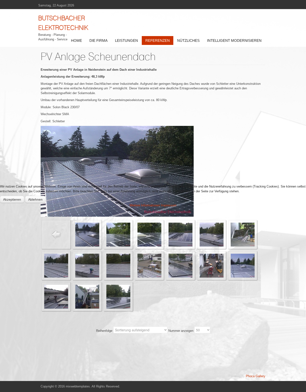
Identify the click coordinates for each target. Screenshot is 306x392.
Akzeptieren (12, 199)
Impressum (168, 205)
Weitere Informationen (145, 205)
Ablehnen (35, 199)
